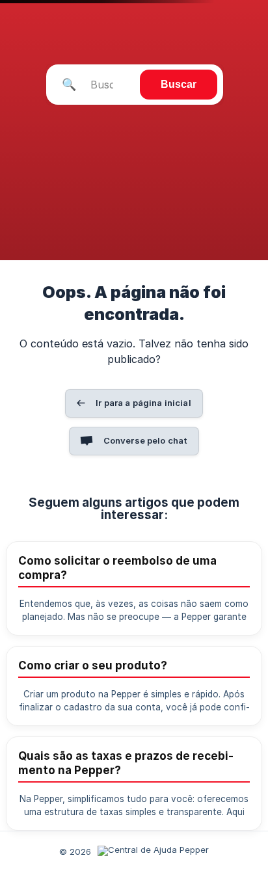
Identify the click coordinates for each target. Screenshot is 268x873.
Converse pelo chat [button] (145, 440)
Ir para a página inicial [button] (143, 402)
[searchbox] (134, 84)
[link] (134, 588)
